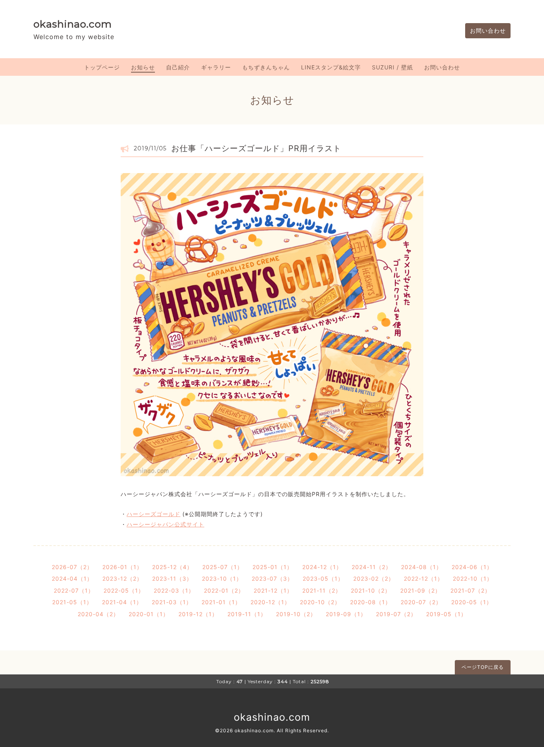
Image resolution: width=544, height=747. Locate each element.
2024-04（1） (72, 578)
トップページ (102, 67)
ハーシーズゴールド (153, 513)
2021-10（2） (371, 590)
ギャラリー (216, 67)
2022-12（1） (423, 578)
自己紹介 (178, 67)
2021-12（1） (273, 590)
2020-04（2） (98, 614)
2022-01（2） (224, 590)
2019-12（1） (198, 614)
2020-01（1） (149, 614)
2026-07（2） (72, 567)
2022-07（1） (74, 590)
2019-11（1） (246, 614)
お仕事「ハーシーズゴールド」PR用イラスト (256, 148)
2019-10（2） (296, 614)
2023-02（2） (373, 578)
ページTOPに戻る (483, 667)
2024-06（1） (472, 567)
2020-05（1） (471, 602)
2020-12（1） (270, 602)
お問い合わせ (488, 30)
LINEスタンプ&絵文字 (331, 67)
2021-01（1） (221, 602)
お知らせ (143, 67)
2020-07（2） (421, 602)
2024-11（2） (371, 567)
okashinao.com (72, 24)
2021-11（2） (321, 590)
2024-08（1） (421, 567)
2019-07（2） (396, 614)
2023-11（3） (172, 578)
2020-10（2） (320, 602)
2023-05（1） (323, 578)
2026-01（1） (122, 567)
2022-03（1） (174, 590)
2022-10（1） (473, 578)
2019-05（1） (446, 614)
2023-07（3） (272, 578)
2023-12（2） (122, 578)
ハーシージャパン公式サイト (165, 524)
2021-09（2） (420, 590)
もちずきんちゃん (266, 67)
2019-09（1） (346, 614)
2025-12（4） (172, 567)
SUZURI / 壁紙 (392, 67)
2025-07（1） (222, 567)
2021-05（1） (72, 602)
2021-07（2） (470, 590)
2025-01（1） (272, 567)
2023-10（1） (222, 578)
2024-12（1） (322, 567)
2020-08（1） (370, 602)
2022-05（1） (124, 590)
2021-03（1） (172, 602)
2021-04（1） (122, 602)
